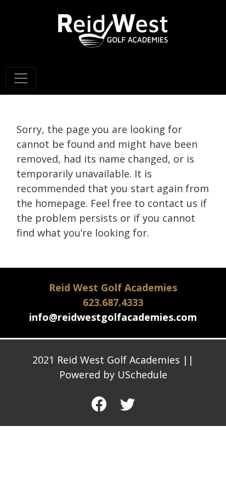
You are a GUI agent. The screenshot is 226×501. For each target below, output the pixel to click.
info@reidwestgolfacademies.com (113, 317)
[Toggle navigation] (20, 78)
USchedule (142, 374)
